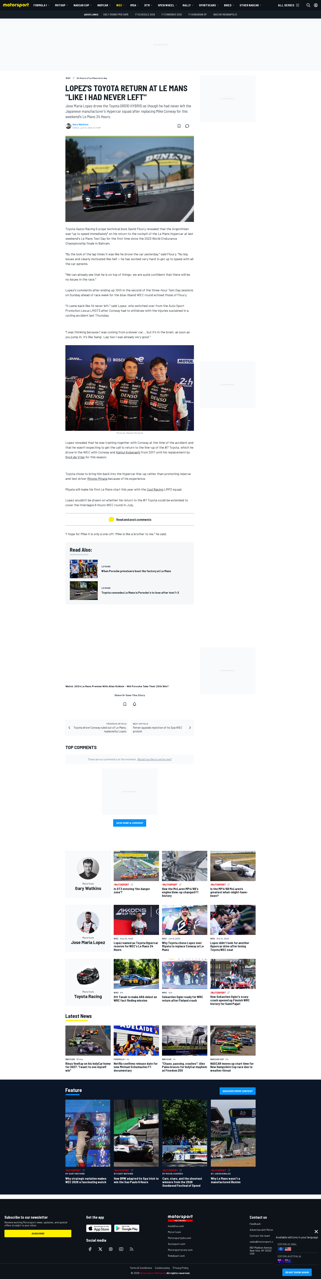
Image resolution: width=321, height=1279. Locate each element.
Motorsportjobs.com (179, 1237)
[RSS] (131, 1249)
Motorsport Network (153, 1273)
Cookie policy (162, 1267)
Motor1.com (174, 1232)
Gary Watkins (80, 124)
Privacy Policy (180, 1267)
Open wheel (166, 5)
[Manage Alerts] (134, 704)
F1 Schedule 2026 (145, 14)
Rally (187, 5)
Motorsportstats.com (180, 1249)
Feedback (255, 1223)
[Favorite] (179, 126)
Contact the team (260, 1235)
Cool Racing (155, 489)
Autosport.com (176, 1243)
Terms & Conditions (141, 1267)
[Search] (308, 5)
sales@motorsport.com (263, 1241)
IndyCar (102, 5)
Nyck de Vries (75, 457)
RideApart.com (176, 1255)
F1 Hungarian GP (198, 14)
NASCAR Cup (81, 5)
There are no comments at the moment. (130, 759)
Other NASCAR (249, 5)
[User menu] (316, 5)
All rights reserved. (178, 1273)
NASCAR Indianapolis (225, 14)
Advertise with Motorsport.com (267, 1229)
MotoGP (60, 5)
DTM (147, 5)
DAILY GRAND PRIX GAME (116, 14)
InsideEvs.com (176, 1226)
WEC (119, 5)
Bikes (227, 5)
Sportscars (207, 5)
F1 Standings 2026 (172, 14)
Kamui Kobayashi (128, 452)
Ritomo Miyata (97, 478)
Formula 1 (40, 5)
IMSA (133, 5)
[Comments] (188, 126)
